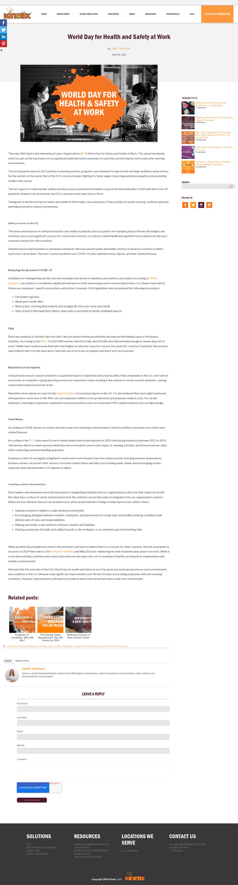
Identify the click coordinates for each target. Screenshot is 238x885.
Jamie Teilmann (120, 48)
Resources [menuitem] (150, 14)
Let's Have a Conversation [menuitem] (217, 14)
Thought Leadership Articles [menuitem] (91, 844)
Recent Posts (22, 660)
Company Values (46, 646)
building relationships (64, 646)
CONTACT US (182, 836)
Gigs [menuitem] (192, 14)
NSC (43, 341)
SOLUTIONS (38, 836)
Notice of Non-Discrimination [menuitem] (91, 851)
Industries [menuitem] (113, 14)
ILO (84, 153)
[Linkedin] (3, 36)
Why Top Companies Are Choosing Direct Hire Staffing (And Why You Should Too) (213, 135)
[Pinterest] (3, 43)
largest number (65, 393)
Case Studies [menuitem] (81, 847)
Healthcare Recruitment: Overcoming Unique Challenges (214, 118)
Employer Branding (108, 646)
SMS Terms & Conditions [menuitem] (88, 857)
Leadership (12, 646)
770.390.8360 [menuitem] (175, 851)
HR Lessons (122, 646)
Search (185, 182)
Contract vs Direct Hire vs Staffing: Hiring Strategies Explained (213, 163)
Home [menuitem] (44, 14)
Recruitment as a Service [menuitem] (41, 847)
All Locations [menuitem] (130, 851)
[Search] (231, 186)
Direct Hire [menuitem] (33, 851)
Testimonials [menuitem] (172, 14)
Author (8, 660)
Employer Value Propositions (86, 646)
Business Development (28, 646)
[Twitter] (3, 29)
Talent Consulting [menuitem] (89, 14)
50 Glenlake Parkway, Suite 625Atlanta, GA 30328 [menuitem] (187, 846)
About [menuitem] (132, 14)
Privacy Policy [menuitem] (82, 854)
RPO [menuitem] (28, 844)
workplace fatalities (62, 551)
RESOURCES (87, 836)
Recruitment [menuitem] (63, 14)
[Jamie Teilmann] (12, 681)
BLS (31, 440)
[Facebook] (3, 22)
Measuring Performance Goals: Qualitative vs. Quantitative (211, 104)
